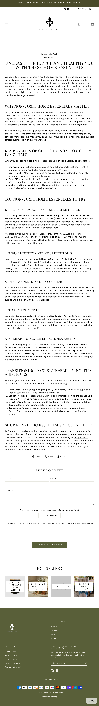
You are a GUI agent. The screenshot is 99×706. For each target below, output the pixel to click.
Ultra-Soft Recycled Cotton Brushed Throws (44, 209)
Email (53, 479)
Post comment (49, 516)
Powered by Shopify (49, 697)
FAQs (53, 634)
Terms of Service (80, 523)
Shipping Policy (12, 659)
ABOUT (54, 626)
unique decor (81, 437)
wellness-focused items (42, 440)
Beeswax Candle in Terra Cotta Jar (35, 282)
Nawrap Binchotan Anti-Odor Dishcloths (40, 253)
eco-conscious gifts (15, 440)
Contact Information (14, 667)
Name (8, 479)
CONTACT (55, 630)
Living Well (52, 54)
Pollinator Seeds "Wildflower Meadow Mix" (42, 338)
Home (43, 54)
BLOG (53, 638)
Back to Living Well (51, 545)
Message (10, 490)
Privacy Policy (61, 523)
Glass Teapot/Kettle (24, 310)
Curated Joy (52, 185)
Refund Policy (11, 655)
